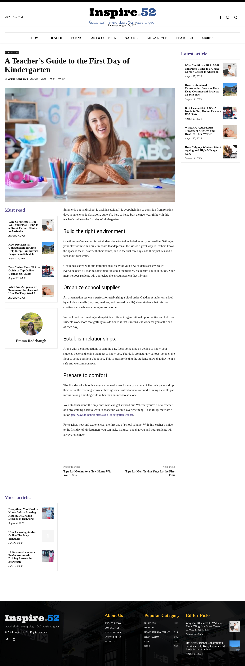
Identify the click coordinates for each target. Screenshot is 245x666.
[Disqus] (119, 543)
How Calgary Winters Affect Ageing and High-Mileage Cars (203, 150)
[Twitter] (154, 78)
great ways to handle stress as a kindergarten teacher (101, 414)
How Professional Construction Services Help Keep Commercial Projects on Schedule (23, 249)
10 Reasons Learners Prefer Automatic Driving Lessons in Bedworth (21, 557)
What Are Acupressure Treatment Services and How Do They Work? (23, 290)
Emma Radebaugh (18, 78)
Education (11, 52)
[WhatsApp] (171, 78)
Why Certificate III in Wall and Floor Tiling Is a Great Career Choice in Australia (23, 226)
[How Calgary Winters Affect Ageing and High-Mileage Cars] (230, 151)
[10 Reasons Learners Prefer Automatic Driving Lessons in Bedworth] (48, 556)
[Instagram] (227, 17)
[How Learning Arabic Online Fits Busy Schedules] (48, 536)
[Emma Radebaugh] (31, 323)
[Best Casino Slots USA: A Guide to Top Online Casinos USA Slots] (48, 271)
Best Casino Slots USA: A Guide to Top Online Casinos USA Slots (24, 270)
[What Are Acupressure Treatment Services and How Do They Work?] (48, 291)
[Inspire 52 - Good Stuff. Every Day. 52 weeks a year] (32, 621)
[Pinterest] (163, 78)
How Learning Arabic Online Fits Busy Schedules (22, 535)
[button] (235, 17)
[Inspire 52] (122, 16)
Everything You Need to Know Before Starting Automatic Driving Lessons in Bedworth (23, 514)
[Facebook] (220, 17)
